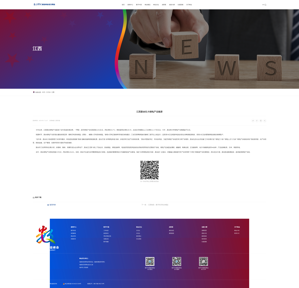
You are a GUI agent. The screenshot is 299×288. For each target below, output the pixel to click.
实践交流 (106, 239)
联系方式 (236, 233)
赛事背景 (204, 230)
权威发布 (73, 239)
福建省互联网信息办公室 (86, 264)
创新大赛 (172, 4)
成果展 (164, 4)
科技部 (34, 270)
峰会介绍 (236, 230)
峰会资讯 (73, 236)
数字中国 (139, 4)
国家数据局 (36, 264)
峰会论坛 (156, 4)
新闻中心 (130, 4)
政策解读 (73, 233)
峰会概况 (147, 4)
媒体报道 (204, 236)
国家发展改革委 (37, 262)
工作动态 (106, 230)
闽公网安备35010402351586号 (73, 283)
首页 (123, 4)
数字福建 (106, 241)
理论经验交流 (107, 236)
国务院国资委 (36, 273)
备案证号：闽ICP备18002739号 (95, 283)
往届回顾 (180, 4)
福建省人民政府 (37, 276)
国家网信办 (36, 267)
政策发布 (106, 233)
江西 (53, 92)
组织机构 (204, 239)
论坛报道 (138, 239)
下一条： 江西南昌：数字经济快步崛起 (154, 205)
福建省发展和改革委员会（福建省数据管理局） (92, 262)
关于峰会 (189, 4)
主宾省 (48, 92)
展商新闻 (171, 233)
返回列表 (53, 205)
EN (263, 4)
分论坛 (138, 233)
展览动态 (171, 230)
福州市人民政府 (83, 267)
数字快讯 (73, 230)
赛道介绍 (204, 233)
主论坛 (138, 230)
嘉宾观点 (138, 236)
